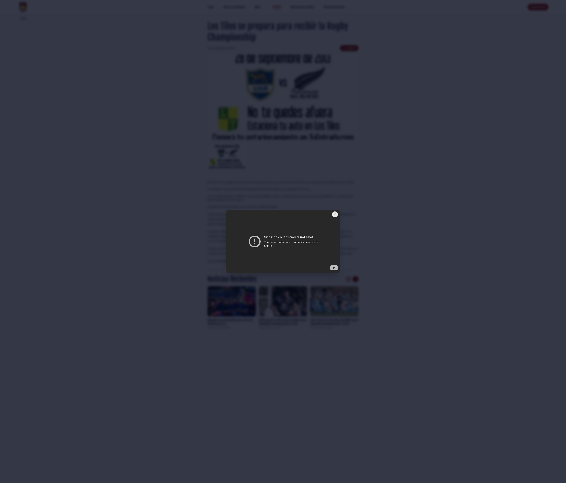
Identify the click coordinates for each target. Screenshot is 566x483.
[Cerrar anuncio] (335, 214)
